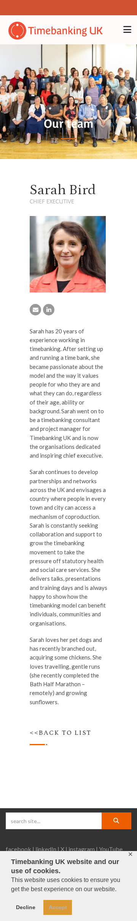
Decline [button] (25, 907)
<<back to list (60, 733)
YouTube (111, 849)
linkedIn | (47, 849)
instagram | (83, 849)
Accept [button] (58, 907)
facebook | (20, 849)
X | (64, 849)
